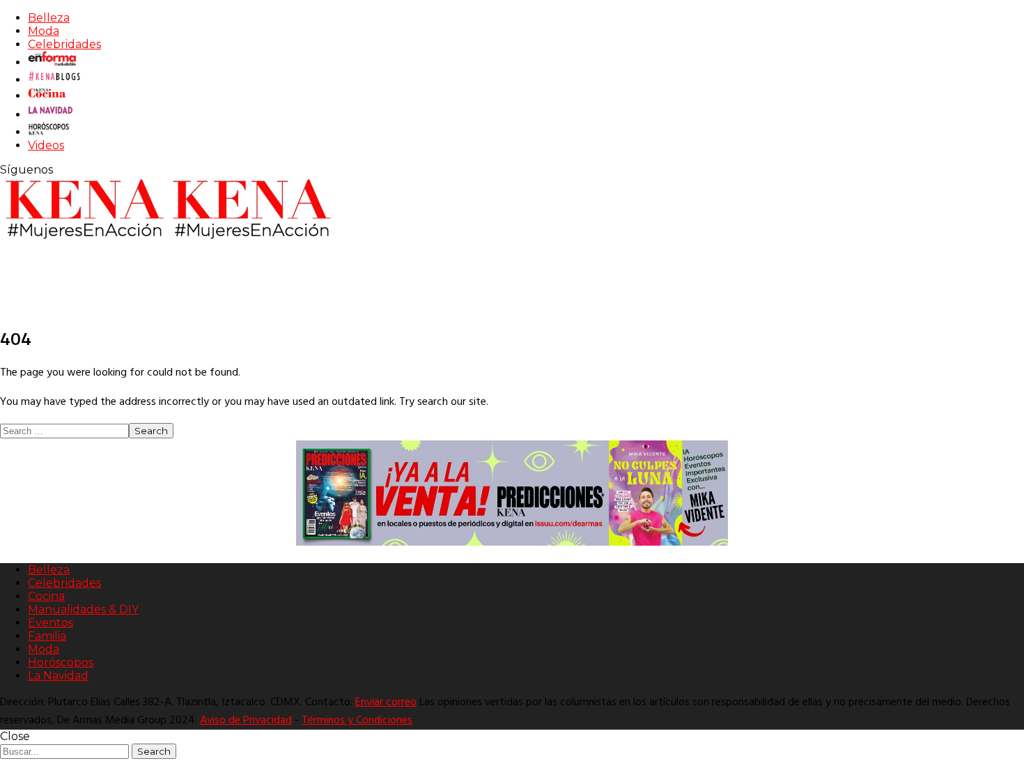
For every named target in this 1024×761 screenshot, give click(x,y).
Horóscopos (60, 662)
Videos (46, 145)
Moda (43, 31)
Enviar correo (386, 702)
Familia (47, 636)
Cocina (46, 596)
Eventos (50, 622)
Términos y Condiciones (357, 721)
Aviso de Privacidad (246, 721)
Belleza (49, 17)
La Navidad (58, 675)
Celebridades (64, 44)
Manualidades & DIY (83, 609)
